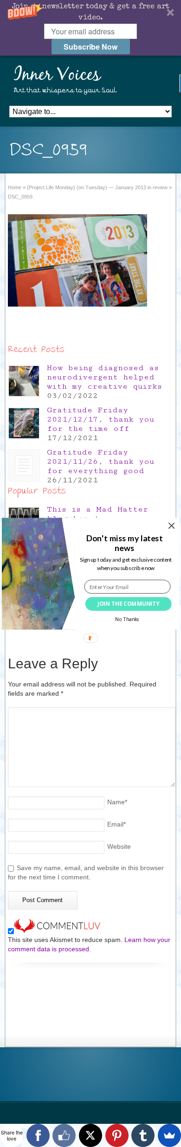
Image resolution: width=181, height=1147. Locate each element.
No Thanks (127, 619)
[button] (124, 543)
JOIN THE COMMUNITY (128, 603)
